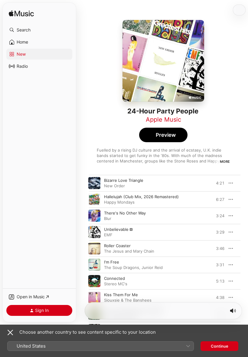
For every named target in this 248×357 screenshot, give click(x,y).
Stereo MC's (115, 283)
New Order (114, 185)
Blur (107, 218)
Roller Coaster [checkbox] (117, 245)
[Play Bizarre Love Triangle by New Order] (94, 183)
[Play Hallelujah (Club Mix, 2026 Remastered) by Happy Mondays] (94, 199)
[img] (21, 13)
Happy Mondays (119, 202)
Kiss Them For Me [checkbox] (121, 294)
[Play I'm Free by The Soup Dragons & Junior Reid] (94, 265)
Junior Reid (152, 267)
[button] (39, 30)
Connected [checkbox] (114, 278)
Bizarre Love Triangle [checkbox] (123, 180)
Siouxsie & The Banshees (128, 300)
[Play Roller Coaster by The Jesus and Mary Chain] (94, 248)
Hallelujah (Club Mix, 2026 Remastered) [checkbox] (141, 196)
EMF (108, 234)
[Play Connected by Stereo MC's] (94, 281)
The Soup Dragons (121, 267)
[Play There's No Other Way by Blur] (94, 216)
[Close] (10, 332)
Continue (219, 346)
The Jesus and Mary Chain (129, 251)
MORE (225, 161)
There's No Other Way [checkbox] (125, 213)
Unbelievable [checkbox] (116, 229)
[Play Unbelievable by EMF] (94, 232)
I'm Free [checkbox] (111, 262)
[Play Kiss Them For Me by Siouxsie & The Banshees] (94, 297)
